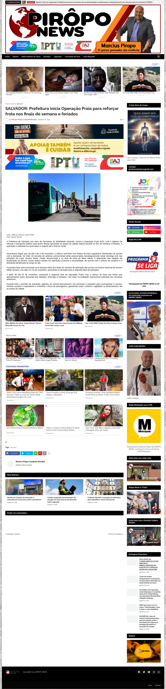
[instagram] (154, 672)
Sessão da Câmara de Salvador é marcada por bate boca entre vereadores (24, 499)
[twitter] (144, 672)
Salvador (20, 104)
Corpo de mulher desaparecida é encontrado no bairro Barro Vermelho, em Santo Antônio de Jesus (150, 580)
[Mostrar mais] (49, 453)
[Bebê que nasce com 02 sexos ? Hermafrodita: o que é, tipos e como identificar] (132, 607)
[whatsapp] (159, 672)
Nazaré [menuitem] (15, 57)
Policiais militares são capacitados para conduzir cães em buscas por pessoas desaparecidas (70, 2)
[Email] (44, 453)
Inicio (150, 685)
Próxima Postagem (115, 534)
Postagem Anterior (13, 534)
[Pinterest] (40, 453)
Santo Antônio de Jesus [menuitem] (31, 57)
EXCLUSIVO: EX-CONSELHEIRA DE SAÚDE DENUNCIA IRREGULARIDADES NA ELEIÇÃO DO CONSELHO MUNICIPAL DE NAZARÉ (148, 564)
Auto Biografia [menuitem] (89, 57)
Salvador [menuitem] (47, 57)
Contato (158, 685)
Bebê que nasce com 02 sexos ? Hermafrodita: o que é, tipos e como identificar (149, 607)
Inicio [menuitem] (7, 57)
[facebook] (139, 672)
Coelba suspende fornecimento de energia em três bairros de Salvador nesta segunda (62, 500)
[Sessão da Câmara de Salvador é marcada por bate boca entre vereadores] (24, 487)
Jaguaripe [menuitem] (58, 57)
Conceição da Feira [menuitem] (72, 57)
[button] (156, 2)
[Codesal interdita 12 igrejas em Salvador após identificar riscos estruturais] (104, 487)
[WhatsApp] (36, 453)
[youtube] (149, 672)
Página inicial (10, 104)
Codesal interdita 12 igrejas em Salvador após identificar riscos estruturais (104, 499)
